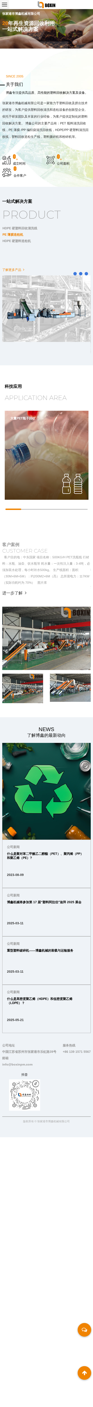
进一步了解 (13, 593)
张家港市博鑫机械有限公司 (53, 1121)
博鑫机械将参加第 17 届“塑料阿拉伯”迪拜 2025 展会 (44, 902)
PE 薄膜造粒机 (12, 234)
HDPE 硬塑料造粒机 (16, 241)
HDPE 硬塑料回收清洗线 (19, 228)
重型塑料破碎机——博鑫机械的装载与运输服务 (40, 950)
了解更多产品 (12, 270)
